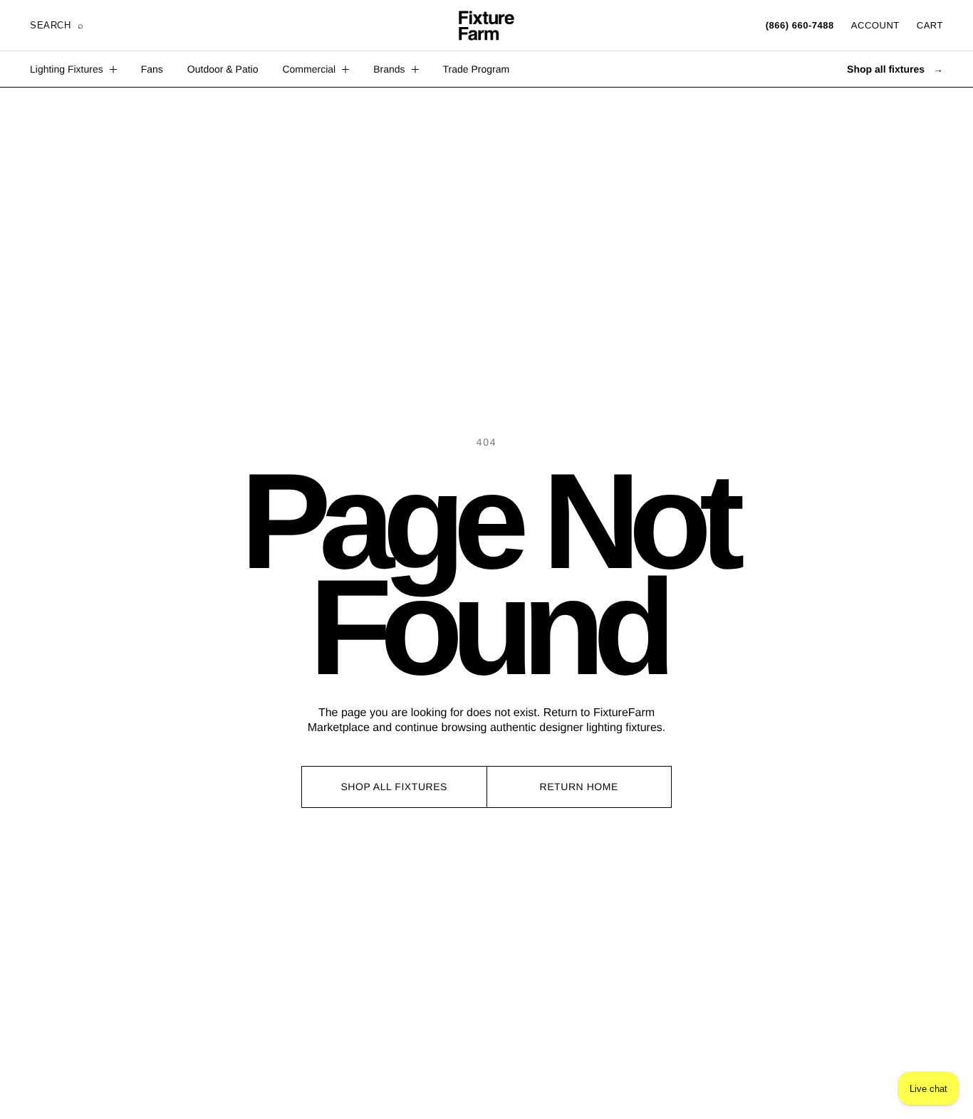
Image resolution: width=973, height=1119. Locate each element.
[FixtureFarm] (486, 25)
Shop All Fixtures (393, 786)
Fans (152, 69)
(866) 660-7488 (800, 25)
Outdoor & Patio (223, 69)
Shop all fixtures (895, 69)
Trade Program (476, 69)
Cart (930, 25)
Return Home (579, 786)
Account (875, 25)
